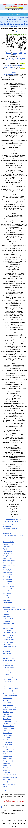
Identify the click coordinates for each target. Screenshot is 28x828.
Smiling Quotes (7, 754)
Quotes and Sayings (14, 519)
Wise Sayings (7, 779)
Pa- (11, 24)
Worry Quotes (7, 782)
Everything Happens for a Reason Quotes (14, 609)
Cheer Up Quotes (8, 577)
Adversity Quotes (8, 544)
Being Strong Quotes (9, 563)
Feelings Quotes (7, 621)
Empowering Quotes (8, 602)
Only (5, 67)
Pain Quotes (6, 714)
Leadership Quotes (8, 667)
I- (26, 22)
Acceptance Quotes (8, 542)
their (8, 67)
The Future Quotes (8, 628)
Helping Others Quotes (9, 646)
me (12, 62)
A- (5, 22)
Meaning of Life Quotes (9, 691)
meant (23, 71)
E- (18, 22)
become (8, 53)
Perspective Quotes (8, 726)
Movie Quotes (7, 702)
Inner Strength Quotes (9, 653)
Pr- (13, 24)
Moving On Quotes (8, 705)
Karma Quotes (7, 663)
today (5, 74)
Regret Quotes (7, 740)
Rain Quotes (6, 737)
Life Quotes (6, 674)
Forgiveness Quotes (8, 623)
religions (17, 65)
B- (7, 22)
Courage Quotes (7, 588)
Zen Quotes (6, 786)
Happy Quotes (7, 644)
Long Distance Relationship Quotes (13, 684)
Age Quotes (6, 549)
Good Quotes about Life (9, 632)
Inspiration (3, 17)
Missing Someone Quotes (10, 695)
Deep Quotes (6, 595)
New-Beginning (22, 59)
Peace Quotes (7, 719)
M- (5, 24)
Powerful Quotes (7, 733)
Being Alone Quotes (8, 558)
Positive (3, 59)
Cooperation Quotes (8, 586)
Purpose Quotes (7, 735)
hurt (10, 62)
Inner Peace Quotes (8, 651)
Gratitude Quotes (7, 637)
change (15, 53)
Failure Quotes (7, 611)
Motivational (9, 59)
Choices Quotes (7, 579)
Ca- (10, 22)
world (14, 54)
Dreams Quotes (7, 597)
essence (9, 65)
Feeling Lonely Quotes (9, 618)
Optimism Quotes (8, 712)
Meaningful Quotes (8, 693)
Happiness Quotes (8, 642)
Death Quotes (7, 593)
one (22, 65)
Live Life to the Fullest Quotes (11, 679)
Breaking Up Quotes (8, 570)
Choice (14, 58)
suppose (6, 71)
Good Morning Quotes (9, 635)
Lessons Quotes (7, 670)
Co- (13, 22)
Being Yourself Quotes (9, 565)
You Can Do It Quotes (9, 784)
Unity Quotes (6, 772)
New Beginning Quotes (9, 709)
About (19, 19)
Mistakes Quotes (7, 698)
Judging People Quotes (9, 660)
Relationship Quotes (8, 742)
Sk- (22, 24)
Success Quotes (7, 763)
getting (14, 74)
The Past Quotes (7, 716)
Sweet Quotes (7, 765)
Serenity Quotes (7, 751)
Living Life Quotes (8, 681)
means (10, 74)
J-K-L (2, 24)
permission (23, 62)
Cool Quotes (6, 584)
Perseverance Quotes (9, 723)
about (9, 822)
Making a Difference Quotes (10, 688)
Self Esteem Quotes (8, 749)
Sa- (19, 24)
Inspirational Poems (8, 656)
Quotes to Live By (8, 524)
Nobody (4, 62)
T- (24, 24)
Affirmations (6, 546)
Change (15, 59)
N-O (8, 24)
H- (24, 22)
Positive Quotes (7, 730)
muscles (14, 72)
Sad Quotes (6, 747)
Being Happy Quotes (9, 560)
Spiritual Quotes (7, 756)
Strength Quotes (7, 758)
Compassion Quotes (8, 581)
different (21, 67)
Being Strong (24, 17)
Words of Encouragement (10, 528)
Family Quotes (7, 614)
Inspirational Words (8, 531)
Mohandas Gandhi (14, 31)
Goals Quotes (7, 630)
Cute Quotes (6, 590)
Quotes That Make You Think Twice (13, 535)
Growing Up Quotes (8, 639)
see (25, 53)
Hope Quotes (6, 649)
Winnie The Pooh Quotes (10, 775)
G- (22, 22)
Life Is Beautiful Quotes (9, 677)
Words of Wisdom (8, 533)
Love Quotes (6, 686)
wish (20, 53)
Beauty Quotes (7, 556)
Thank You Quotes (8, 768)
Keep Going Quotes (8, 665)
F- (20, 22)
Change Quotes (7, 574)
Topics (2, 22)
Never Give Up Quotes (9, 707)
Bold (10, 58)
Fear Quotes (6, 616)
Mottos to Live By (8, 526)
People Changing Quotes (10, 721)
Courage (18, 58)
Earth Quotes (6, 600)
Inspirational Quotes (8, 658)
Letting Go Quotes (8, 672)
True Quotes (6, 770)
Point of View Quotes (9, 728)
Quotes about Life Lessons (10, 521)
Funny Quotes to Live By (10, 625)
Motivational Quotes (8, 700)
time (20, 71)
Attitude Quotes (7, 553)
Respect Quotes (7, 744)
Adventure (24, 58)
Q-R (16, 24)
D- (15, 22)
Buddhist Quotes (7, 572)
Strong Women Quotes (9, 761)
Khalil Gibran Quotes (9, 791)
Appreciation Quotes (8, 551)
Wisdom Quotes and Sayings (11, 777)
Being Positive (12, 19)
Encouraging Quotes (8, 604)
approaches (13, 67)
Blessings (6, 567)
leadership (12, 71)
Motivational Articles (13, 17)
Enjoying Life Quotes (9, 607)
